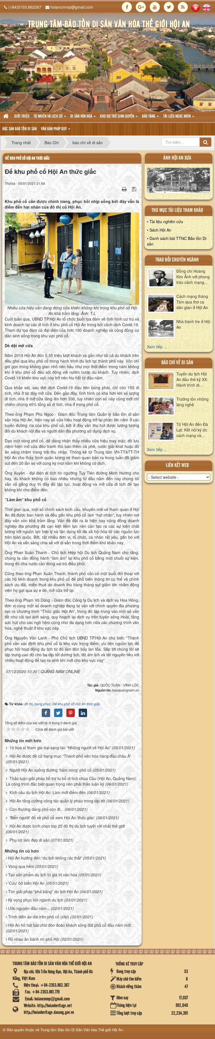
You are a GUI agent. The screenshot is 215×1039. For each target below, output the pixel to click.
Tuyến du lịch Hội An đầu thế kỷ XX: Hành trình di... (192, 379)
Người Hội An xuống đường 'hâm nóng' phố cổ (51, 770)
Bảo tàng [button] (149, 116)
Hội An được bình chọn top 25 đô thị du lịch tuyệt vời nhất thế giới (67, 826)
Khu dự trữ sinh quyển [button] (117, 116)
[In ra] (125, 189)
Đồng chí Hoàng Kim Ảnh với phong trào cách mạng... (193, 276)
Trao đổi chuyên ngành (177, 260)
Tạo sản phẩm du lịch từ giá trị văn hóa (42, 874)
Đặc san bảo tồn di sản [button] (19, 129)
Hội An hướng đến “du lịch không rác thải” (45, 858)
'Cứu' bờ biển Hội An (26, 883)
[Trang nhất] (6, 116)
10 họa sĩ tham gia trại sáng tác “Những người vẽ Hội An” (60, 747)
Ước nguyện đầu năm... (29, 908)
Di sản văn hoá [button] (81, 116)
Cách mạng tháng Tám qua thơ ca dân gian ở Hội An (192, 301)
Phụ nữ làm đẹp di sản (30, 840)
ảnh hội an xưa (177, 158)
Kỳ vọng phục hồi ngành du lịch (35, 900)
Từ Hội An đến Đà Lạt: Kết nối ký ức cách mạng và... (192, 429)
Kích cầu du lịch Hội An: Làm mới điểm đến (48, 792)
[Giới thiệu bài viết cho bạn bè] (117, 189)
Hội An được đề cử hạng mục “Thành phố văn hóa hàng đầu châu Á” (70, 756)
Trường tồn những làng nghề (192, 401)
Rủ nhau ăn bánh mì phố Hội (33, 939)
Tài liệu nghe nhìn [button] (177, 116)
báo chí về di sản (177, 362)
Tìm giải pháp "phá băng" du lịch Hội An (43, 891)
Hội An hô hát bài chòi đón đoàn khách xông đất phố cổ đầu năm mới (69, 925)
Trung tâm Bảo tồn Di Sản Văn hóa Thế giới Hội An (81, 1029)
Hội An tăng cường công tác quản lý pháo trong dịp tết (57, 801)
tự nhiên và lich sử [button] (48, 116)
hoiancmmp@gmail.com (71, 7)
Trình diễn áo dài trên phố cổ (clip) (38, 916)
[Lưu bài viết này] (135, 189)
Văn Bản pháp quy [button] (54, 129)
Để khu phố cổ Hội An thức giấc (27, 158)
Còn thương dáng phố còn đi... (37, 809)
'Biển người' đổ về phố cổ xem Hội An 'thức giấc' (52, 817)
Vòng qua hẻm (21, 866)
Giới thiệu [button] (21, 116)
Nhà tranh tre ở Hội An (193, 324)
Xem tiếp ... (157, 346)
